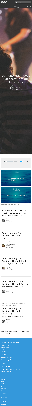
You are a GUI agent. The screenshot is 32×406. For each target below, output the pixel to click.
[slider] (9, 161)
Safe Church (4, 397)
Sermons (3, 392)
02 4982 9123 (9, 357)
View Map (3, 351)
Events (2, 385)
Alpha (2, 395)
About (2, 383)
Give (2, 390)
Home (2, 381)
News (2, 386)
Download (6, 165)
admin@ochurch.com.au (11, 360)
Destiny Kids (4, 404)
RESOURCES (4, 393)
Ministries (3, 388)
